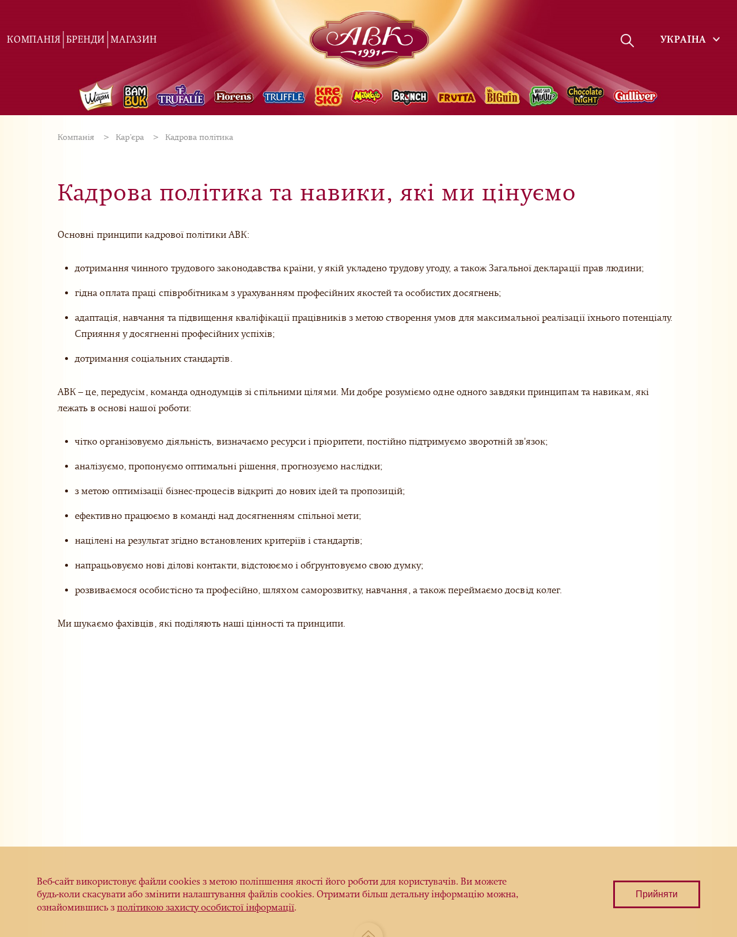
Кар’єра (130, 137)
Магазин (134, 39)
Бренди (85, 39)
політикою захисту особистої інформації (205, 907)
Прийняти (657, 894)
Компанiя (33, 39)
